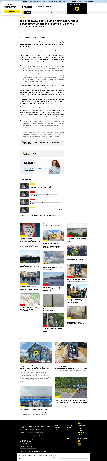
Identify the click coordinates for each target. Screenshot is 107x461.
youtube (81, 433)
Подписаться (11, 11)
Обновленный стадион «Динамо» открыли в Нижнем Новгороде (34, 409)
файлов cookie (23, 457)
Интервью (57, 427)
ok (85, 433)
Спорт (68, 429)
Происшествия (70, 436)
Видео (56, 433)
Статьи (56, 425)
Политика (69, 423)
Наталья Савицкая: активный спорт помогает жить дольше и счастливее (71, 399)
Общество (22, 17)
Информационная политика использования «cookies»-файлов (33, 451)
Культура (69, 431)
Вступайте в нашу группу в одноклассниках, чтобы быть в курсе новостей (41, 153)
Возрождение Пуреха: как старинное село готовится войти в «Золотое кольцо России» (36, 366)
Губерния (69, 433)
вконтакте (79, 433)
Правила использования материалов (28, 448)
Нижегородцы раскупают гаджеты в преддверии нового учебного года (71, 365)
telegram (83, 433)
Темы (56, 431)
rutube (79, 435)
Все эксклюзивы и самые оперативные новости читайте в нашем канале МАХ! (41, 143)
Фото (56, 429)
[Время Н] (26, 7)
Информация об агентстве (26, 446)
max (81, 435)
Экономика (69, 425)
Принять (74, 457)
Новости (57, 423)
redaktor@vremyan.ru (27, 443)
